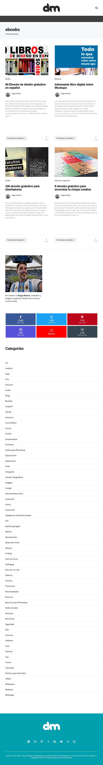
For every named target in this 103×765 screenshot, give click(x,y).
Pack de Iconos (11, 559)
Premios (8, 580)
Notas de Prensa (12, 542)
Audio (7, 390)
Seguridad (9, 624)
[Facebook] (28, 741)
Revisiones (9, 618)
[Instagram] (35, 741)
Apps (7, 374)
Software (9, 640)
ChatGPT (9, 406)
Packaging (9, 564)
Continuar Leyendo (15, 138)
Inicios (8, 504)
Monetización (11, 537)
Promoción (10, 586)
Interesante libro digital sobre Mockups (74, 86)
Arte (7, 379)
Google (8, 488)
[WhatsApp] (74, 741)
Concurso (9, 417)
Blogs (7, 395)
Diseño (7, 79)
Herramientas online (14, 493)
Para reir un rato (12, 570)
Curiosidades (10, 422)
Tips (7, 657)
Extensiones (10, 461)
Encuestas (9, 444)
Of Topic (8, 553)
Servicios (9, 635)
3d (6, 363)
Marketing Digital (12, 526)
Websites (9, 689)
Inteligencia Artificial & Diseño (18, 515)
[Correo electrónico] (67, 741)
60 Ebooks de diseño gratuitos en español (25, 86)
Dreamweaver (11, 439)
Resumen (9, 613)
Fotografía (9, 472)
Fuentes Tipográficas (14, 477)
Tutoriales (9, 668)
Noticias (8, 548)
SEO (7, 629)
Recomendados (12, 591)
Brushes (8, 401)
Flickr (7, 466)
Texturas (8, 651)
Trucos (8, 662)
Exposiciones (10, 455)
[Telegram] (48, 741)
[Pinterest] (41, 741)
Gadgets (8, 482)
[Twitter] (61, 741)
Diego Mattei (16, 93)
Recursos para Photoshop (16, 602)
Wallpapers (10, 684)
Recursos (58, 79)
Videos (8, 678)
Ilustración (9, 499)
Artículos (58, 181)
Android (8, 368)
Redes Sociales (11, 608)
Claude (8, 412)
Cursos (8, 428)
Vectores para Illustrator (15, 673)
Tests (7, 646)
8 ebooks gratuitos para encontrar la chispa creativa (73, 187)
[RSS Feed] (54, 741)
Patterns (8, 575)
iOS (6, 520)
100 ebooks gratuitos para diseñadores (22, 187)
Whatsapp (9, 695)
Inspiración (66, 181)
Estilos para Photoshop (15, 450)
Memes (8, 531)
